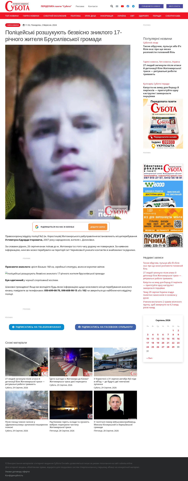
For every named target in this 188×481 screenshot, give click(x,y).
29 (173, 347)
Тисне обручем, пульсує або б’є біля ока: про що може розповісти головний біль (162, 49)
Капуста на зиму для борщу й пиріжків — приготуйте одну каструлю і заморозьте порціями (161, 92)
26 (158, 347)
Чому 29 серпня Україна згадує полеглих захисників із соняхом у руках (160, 295)
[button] (112, 6)
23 (178, 342)
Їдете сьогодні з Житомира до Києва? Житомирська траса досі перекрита (69, 380)
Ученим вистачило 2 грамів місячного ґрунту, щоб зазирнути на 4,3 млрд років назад (162, 304)
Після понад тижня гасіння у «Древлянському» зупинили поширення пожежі (26, 424)
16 (178, 338)
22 (173, 342)
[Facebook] (127, 6)
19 (158, 342)
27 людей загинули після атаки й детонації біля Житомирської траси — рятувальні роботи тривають (25, 381)
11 (153, 338)
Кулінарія (148, 83)
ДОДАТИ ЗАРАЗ (97, 227)
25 (153, 347)
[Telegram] (133, 6)
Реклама (80, 6)
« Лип (149, 358)
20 (163, 342)
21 (168, 342)
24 (147, 347)
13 (163, 338)
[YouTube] (122, 6)
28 (168, 347)
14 (168, 338)
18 (153, 342)
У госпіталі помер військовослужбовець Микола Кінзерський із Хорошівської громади (115, 424)
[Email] (117, 6)
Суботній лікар (150, 42)
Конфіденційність (14, 475)
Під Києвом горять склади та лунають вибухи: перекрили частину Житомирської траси (69, 424)
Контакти (93, 6)
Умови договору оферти (17, 471)
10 (147, 338)
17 (147, 342)
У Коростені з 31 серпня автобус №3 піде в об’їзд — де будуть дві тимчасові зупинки (115, 381)
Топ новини (165, 61)
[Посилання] (17, 6)
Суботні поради (161, 83)
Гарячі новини (150, 61)
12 (158, 338)
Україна (176, 61)
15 (173, 338)
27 (163, 347)
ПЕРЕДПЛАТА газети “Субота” (56, 6)
